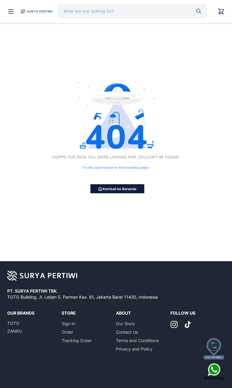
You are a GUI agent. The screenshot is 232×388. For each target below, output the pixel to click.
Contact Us (127, 332)
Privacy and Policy (134, 348)
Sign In (68, 323)
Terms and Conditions (137, 340)
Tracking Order (77, 340)
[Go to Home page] (36, 11)
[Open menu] (10, 11)
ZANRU (14, 331)
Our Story (125, 323)
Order (67, 332)
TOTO (13, 323)
